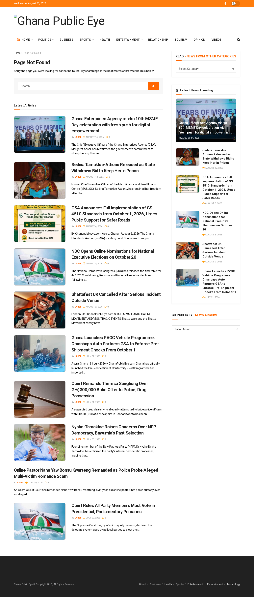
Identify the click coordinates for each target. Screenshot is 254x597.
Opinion (199, 39)
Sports (85, 39)
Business (66, 39)
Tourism (180, 39)
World (142, 584)
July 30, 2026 (92, 439)
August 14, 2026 (94, 137)
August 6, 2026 (93, 226)
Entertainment (128, 39)
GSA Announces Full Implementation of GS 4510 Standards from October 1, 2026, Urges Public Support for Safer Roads (114, 214)
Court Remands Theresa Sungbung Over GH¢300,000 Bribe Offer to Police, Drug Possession (109, 389)
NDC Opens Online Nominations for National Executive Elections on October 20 (217, 221)
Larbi (78, 137)
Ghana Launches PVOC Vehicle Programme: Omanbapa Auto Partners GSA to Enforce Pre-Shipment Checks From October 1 (115, 343)
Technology (233, 584)
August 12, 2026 (94, 177)
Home (26, 39)
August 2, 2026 (93, 307)
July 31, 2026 (92, 356)
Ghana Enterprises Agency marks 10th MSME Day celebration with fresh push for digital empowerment (114, 125)
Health (104, 39)
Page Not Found (32, 53)
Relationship (158, 39)
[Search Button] (153, 86)
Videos (216, 39)
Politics (44, 39)
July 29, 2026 (92, 518)
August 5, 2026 (93, 263)
